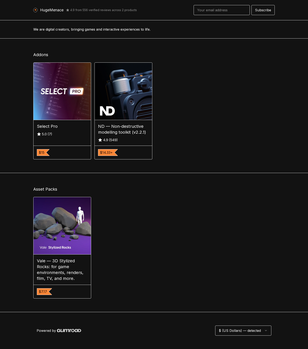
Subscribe (263, 10)
